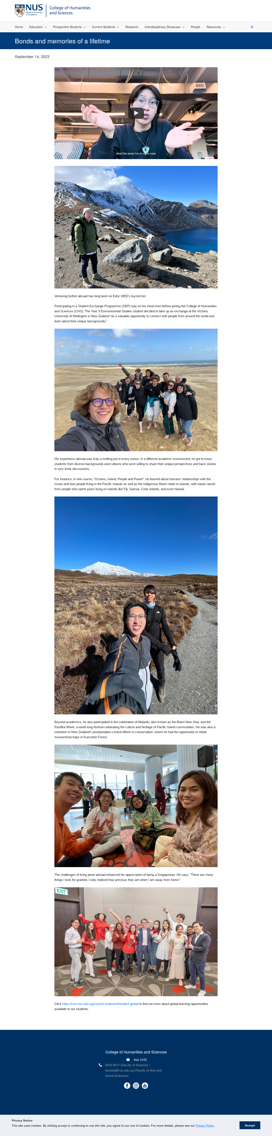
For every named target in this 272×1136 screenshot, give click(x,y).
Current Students (103, 27)
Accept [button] (250, 1125)
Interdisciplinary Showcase (162, 27)
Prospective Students (67, 27)
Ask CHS (140, 1059)
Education (36, 27)
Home (19, 27)
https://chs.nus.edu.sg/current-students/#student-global (100, 1004)
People (195, 27)
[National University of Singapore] (29, 10)
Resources (214, 27)
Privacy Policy (205, 1125)
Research (131, 27)
